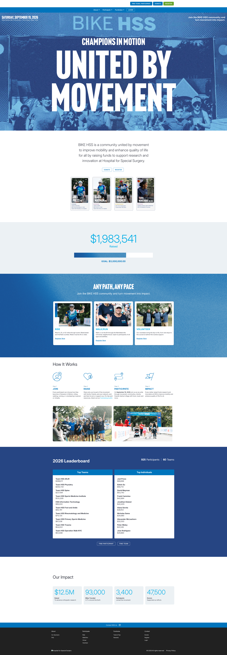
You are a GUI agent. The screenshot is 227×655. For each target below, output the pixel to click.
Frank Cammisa (123, 496)
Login (146, 640)
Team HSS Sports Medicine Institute (71, 496)
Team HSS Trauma (63, 525)
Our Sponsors (55, 635)
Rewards (116, 637)
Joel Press (121, 479)
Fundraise (118, 10)
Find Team (123, 544)
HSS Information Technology (68, 502)
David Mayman (123, 490)
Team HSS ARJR (62, 479)
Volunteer (85, 643)
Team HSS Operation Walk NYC (69, 531)
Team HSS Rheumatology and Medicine (72, 513)
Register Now (60, 338)
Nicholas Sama (123, 513)
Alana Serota (122, 508)
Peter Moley (122, 525)
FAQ (52, 637)
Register (168, 4)
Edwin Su (121, 485)
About (95, 10)
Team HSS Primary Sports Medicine (71, 519)
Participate (106, 10)
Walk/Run (85, 637)
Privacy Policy (171, 650)
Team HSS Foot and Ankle (66, 508)
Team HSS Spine (63, 490)
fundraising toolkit (106, 398)
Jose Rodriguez (123, 531)
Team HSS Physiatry (64, 485)
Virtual (84, 640)
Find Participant (106, 544)
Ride (83, 635)
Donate (158, 4)
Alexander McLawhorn (126, 519)
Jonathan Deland (124, 502)
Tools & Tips (117, 635)
